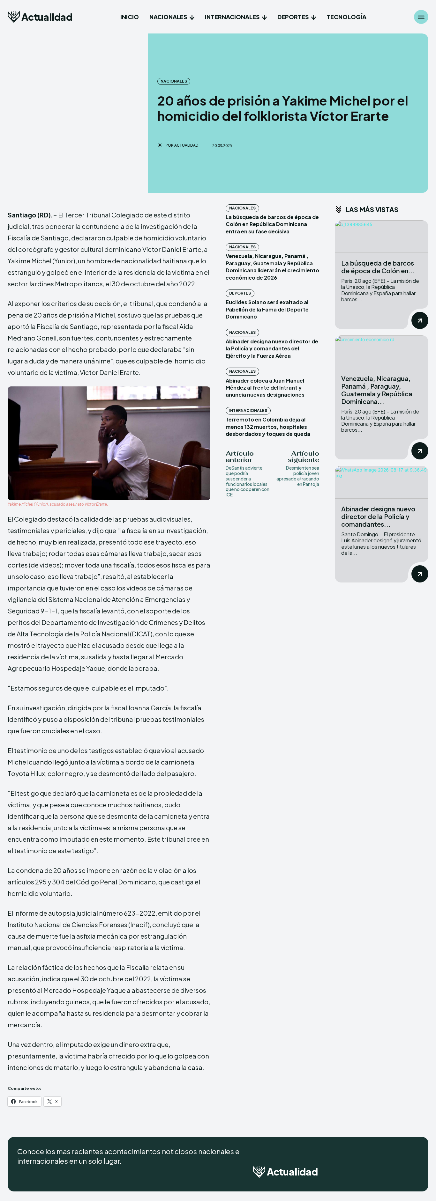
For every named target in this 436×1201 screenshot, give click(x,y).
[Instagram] (396, 1174)
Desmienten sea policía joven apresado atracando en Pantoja (297, 476)
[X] (412, 1174)
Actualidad (186, 145)
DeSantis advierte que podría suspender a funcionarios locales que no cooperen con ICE (247, 481)
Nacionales (174, 81)
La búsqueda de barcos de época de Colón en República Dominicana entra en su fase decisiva (272, 224)
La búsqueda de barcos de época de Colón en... (378, 267)
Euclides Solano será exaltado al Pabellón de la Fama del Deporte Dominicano (267, 309)
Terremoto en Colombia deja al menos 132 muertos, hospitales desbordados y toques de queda (268, 426)
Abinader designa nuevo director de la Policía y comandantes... (378, 516)
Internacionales (248, 410)
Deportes (240, 293)
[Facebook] (380, 1174)
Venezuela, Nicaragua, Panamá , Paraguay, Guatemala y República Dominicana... (376, 389)
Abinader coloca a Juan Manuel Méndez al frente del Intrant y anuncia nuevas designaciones (265, 387)
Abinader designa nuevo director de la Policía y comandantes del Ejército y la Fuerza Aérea (272, 348)
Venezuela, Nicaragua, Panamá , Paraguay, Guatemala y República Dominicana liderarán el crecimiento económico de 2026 (272, 267)
